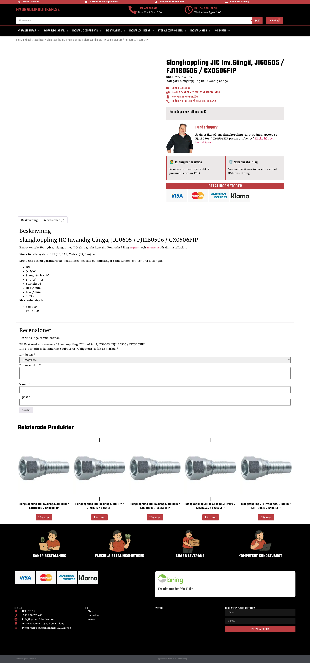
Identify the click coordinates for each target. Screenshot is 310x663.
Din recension (30, 365)
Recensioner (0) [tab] (53, 220)
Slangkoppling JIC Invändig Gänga (64, 40)
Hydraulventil (113, 30)
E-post (25, 397)
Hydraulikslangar (54, 30)
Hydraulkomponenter (170, 30)
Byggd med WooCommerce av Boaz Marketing (172, 658)
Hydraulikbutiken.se (38, 9)
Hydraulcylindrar (139, 30)
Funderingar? (206, 127)
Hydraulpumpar (27, 30)
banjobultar (135, 248)
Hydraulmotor (198, 30)
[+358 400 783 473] (133, 10)
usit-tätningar (153, 248)
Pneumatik (220, 30)
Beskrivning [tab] (29, 220)
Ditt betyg (27, 354)
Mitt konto (91, 620)
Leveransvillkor (93, 615)
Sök (257, 20)
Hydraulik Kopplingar (85, 30)
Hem (18, 40)
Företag (90, 611)
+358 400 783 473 (147, 8)
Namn (24, 384)
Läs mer (43, 517)
